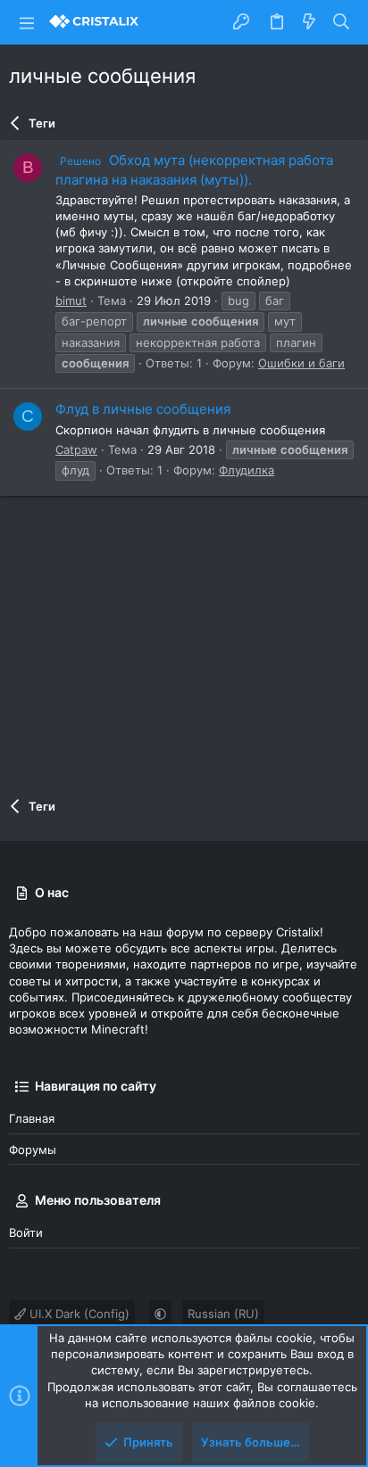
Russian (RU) (223, 1313)
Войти (26, 1232)
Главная (31, 1118)
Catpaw (76, 449)
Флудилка (246, 470)
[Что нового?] (309, 22)
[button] (27, 22)
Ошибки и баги (301, 363)
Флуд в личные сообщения (142, 408)
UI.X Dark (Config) (78, 1313)
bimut (71, 300)
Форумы (32, 1149)
